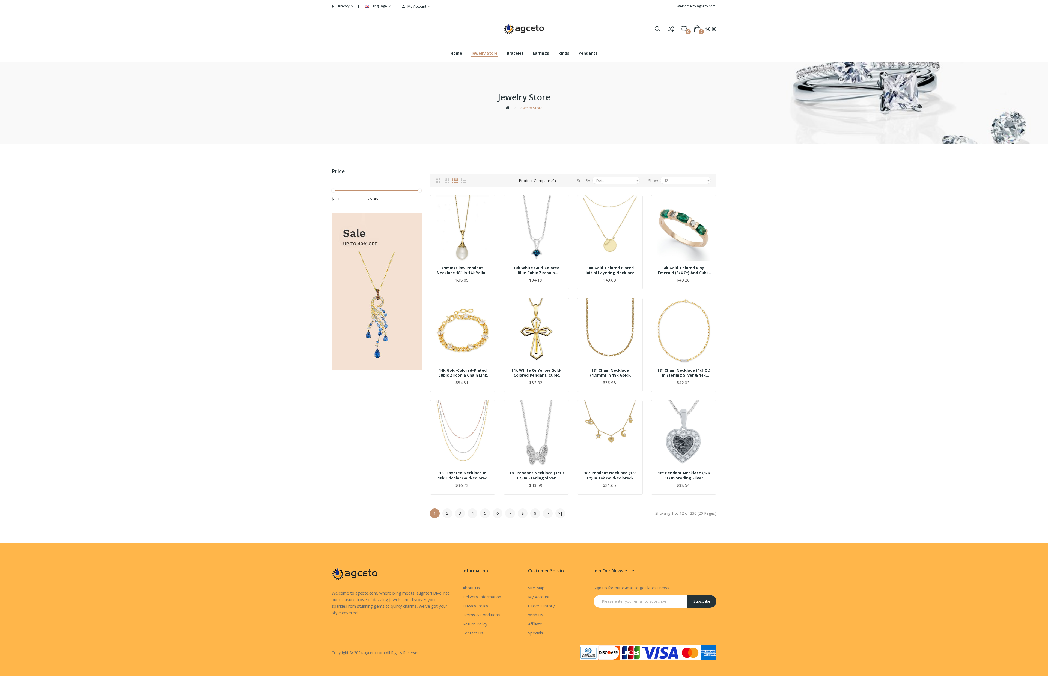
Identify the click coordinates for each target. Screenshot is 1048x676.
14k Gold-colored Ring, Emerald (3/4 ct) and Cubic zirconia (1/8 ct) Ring (684, 270)
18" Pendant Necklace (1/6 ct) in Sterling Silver (684, 475)
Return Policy (475, 624)
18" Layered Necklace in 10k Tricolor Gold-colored (462, 475)
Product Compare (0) (537, 180)
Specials (535, 633)
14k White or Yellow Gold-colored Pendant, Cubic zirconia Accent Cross (536, 373)
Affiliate (535, 624)
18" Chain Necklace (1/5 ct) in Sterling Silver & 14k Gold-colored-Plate (683, 373)
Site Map (536, 587)
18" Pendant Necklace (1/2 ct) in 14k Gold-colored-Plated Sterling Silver (610, 475)
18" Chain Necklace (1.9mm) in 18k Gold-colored (610, 373)
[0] (684, 29)
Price (338, 171)
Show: (653, 180)
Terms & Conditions (481, 615)
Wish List (536, 615)
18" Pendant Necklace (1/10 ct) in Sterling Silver (536, 475)
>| (560, 513)
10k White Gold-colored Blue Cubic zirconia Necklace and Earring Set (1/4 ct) (536, 270)
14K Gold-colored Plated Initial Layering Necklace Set (610, 270)
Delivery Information (482, 596)
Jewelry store (531, 107)
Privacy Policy (475, 605)
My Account (539, 596)
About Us (471, 587)
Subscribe (701, 601)
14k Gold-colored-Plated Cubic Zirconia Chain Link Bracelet (462, 373)
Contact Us (473, 633)
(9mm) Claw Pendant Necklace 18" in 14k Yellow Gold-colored (463, 270)
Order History (541, 605)
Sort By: (584, 180)
